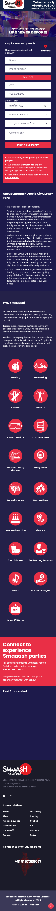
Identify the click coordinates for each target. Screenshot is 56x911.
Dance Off (8, 830)
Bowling (34, 816)
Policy (33, 835)
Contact (34, 830)
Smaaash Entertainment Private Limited (27, 896)
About (6, 816)
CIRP (14, 904)
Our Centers (9, 825)
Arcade (7, 835)
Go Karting (35, 811)
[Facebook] (4, 796)
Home (6, 811)
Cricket (34, 821)
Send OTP (28, 77)
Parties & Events (11, 821)
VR (31, 825)
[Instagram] (11, 796)
